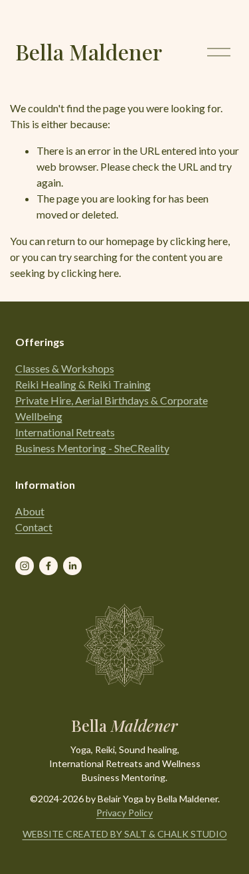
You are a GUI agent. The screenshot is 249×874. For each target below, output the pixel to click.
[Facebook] (48, 566)
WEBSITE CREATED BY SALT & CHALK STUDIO (125, 833)
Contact (33, 527)
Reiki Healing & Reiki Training (83, 384)
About (29, 511)
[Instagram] (24, 566)
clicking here (199, 240)
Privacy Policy (124, 812)
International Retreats (65, 432)
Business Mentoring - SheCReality (92, 448)
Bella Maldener (88, 51)
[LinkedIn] (72, 566)
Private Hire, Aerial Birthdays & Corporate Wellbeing (111, 408)
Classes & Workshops (64, 368)
